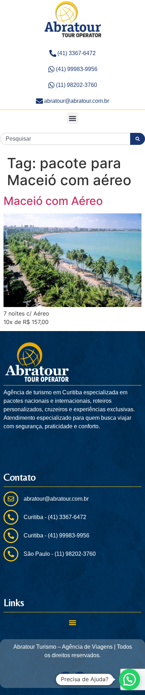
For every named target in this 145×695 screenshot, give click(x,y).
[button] (72, 118)
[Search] (137, 139)
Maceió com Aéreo (53, 201)
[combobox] (65, 139)
